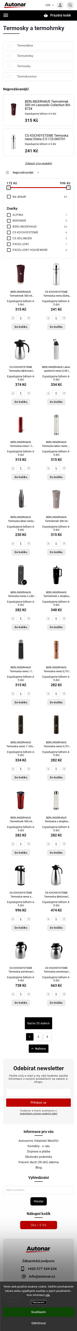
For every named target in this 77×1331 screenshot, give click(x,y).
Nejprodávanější (23, 172)
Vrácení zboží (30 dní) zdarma (38, 1162)
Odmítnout (38, 1323)
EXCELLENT (40, 244)
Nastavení (38, 1302)
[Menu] (6, 15)
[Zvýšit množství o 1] (29, 318)
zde (47, 1295)
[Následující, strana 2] (38, 1037)
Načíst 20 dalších (38, 1023)
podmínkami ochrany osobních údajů (38, 1113)
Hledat (39, 1201)
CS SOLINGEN (40, 238)
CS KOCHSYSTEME (40, 232)
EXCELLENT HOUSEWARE (40, 249)
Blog (39, 1167)
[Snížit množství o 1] (13, 318)
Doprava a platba (38, 1151)
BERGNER (40, 220)
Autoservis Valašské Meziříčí (38, 1141)
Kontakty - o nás (39, 1146)
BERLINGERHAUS (40, 226)
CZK (48, 5)
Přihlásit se (39, 1102)
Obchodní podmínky (38, 1157)
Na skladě (40, 196)
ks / (38, 1225)
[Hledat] (70, 5)
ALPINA (40, 214)
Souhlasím (38, 1312)
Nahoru (40, 1048)
